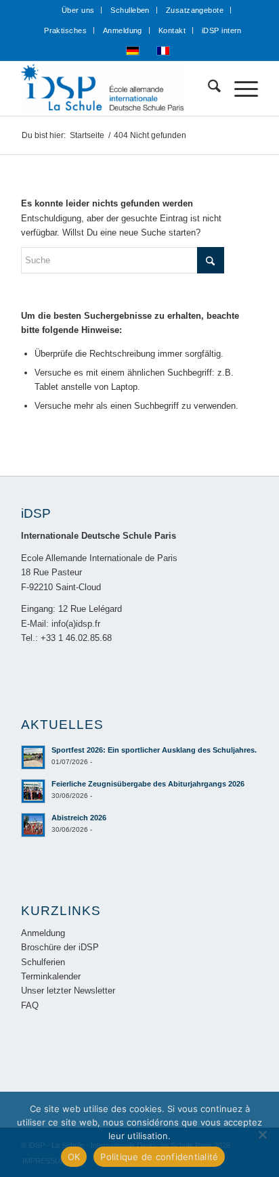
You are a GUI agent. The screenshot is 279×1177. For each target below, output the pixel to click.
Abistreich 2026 (78, 818)
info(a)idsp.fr (75, 624)
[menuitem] (78, 10)
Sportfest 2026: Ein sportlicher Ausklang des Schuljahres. (154, 750)
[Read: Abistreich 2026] (33, 825)
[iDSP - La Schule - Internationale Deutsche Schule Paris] (116, 89)
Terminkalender (51, 976)
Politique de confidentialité (159, 1156)
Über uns (78, 10)
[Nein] (262, 1134)
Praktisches (65, 30)
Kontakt (172, 30)
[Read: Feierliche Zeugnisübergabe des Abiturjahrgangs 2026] (33, 791)
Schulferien (43, 962)
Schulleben (129, 10)
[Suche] (207, 89)
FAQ (30, 1005)
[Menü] (239, 89)
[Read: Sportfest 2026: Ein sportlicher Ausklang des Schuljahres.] (33, 757)
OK (74, 1156)
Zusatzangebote (194, 10)
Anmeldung (122, 30)
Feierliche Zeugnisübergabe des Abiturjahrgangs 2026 (147, 784)
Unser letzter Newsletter (68, 990)
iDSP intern (222, 30)
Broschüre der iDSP (60, 947)
